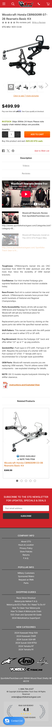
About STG (26, 541)
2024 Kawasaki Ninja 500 (26, 633)
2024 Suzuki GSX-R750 (26, 643)
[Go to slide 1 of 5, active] (17, 481)
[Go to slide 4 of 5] (30, 481)
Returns (26, 555)
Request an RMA (26, 579)
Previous (4, 85)
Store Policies (26, 551)
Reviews (26, 173)
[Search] (13, 3)
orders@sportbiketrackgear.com (26, 697)
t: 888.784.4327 (26, 689)
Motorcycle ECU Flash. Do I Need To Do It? (26, 604)
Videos (26, 165)
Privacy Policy (26, 548)
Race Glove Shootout (26, 598)
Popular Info (26, 567)
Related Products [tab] (26, 401)
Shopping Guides (26, 592)
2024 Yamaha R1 (26, 649)
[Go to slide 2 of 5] (22, 481)
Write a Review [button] (38, 22)
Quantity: (6, 129)
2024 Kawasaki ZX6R (26, 636)
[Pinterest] (13, 151)
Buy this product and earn (22, 141)
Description (26, 158)
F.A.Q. (26, 558)
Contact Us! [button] (17, 721)
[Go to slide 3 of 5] (26, 481)
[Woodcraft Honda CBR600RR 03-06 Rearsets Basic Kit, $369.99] (26, 431)
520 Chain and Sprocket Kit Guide (26, 614)
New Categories (26, 627)
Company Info (26, 535)
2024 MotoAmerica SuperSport (26, 618)
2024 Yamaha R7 (26, 646)
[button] (14, 721)
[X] (8, 151)
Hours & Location (26, 545)
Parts (26, 583)
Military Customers (26, 573)
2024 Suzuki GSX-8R (26, 639)
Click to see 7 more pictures (26, 96)
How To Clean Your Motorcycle (26, 608)
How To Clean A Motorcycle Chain (26, 611)
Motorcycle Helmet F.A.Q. (26, 601)
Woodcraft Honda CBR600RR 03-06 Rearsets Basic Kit (23, 464)
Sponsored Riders (26, 576)
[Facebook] (3, 151)
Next (46, 85)
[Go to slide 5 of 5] (35, 481)
